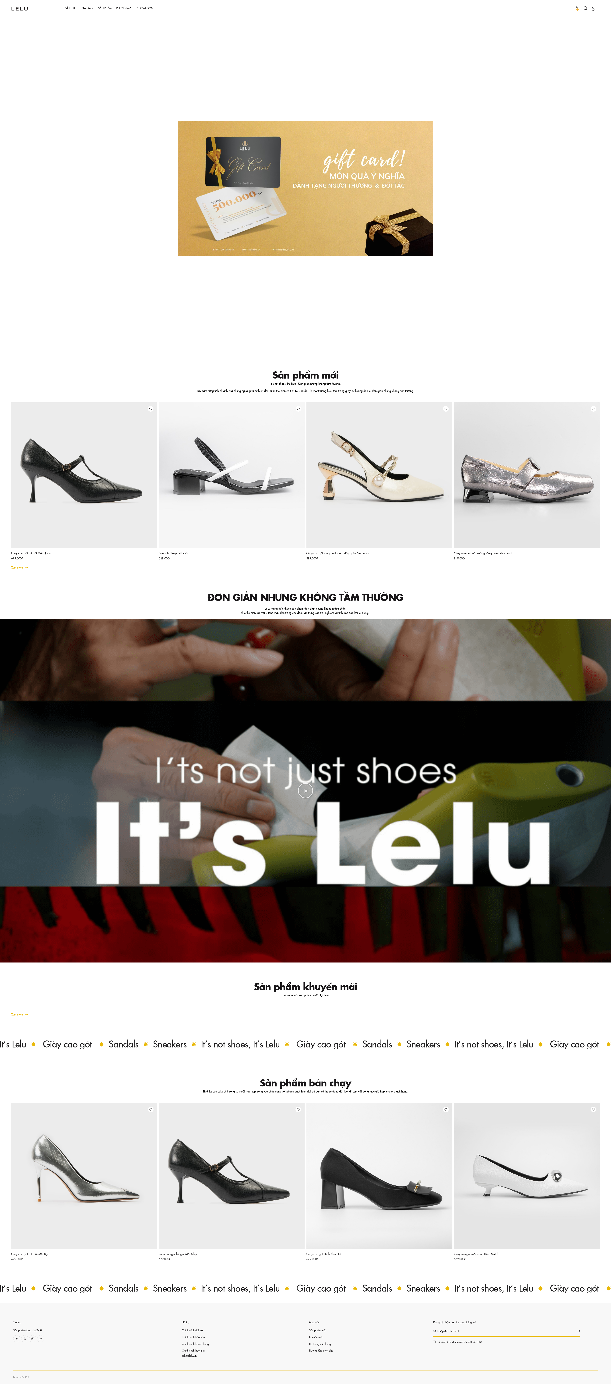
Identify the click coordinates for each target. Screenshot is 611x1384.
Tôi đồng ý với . (342, 700)
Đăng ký (347, 710)
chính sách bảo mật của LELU (349, 700)
